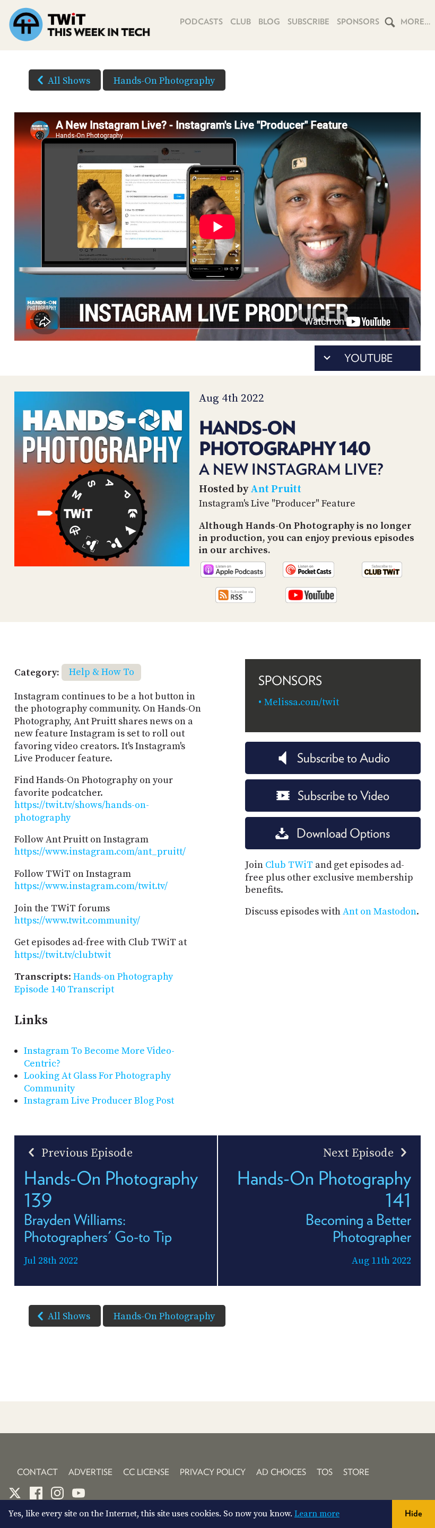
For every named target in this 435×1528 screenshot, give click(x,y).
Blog (269, 21)
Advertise (90, 1472)
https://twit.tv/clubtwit (62, 955)
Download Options (343, 833)
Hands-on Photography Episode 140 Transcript (93, 983)
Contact (37, 1472)
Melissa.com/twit (301, 702)
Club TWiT (289, 865)
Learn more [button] (317, 1513)
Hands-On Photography (164, 81)
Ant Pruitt (275, 489)
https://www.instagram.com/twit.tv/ (91, 886)
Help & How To (101, 672)
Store (356, 1472)
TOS (325, 1472)
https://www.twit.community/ (77, 920)
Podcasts (201, 21)
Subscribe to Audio (343, 758)
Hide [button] (413, 1513)
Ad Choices (281, 1472)
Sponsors (358, 21)
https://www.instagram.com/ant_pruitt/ (100, 852)
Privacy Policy (213, 1472)
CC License (146, 1472)
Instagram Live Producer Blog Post (99, 1101)
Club (240, 21)
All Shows (69, 81)
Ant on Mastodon (379, 911)
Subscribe (308, 21)
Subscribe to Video (343, 795)
